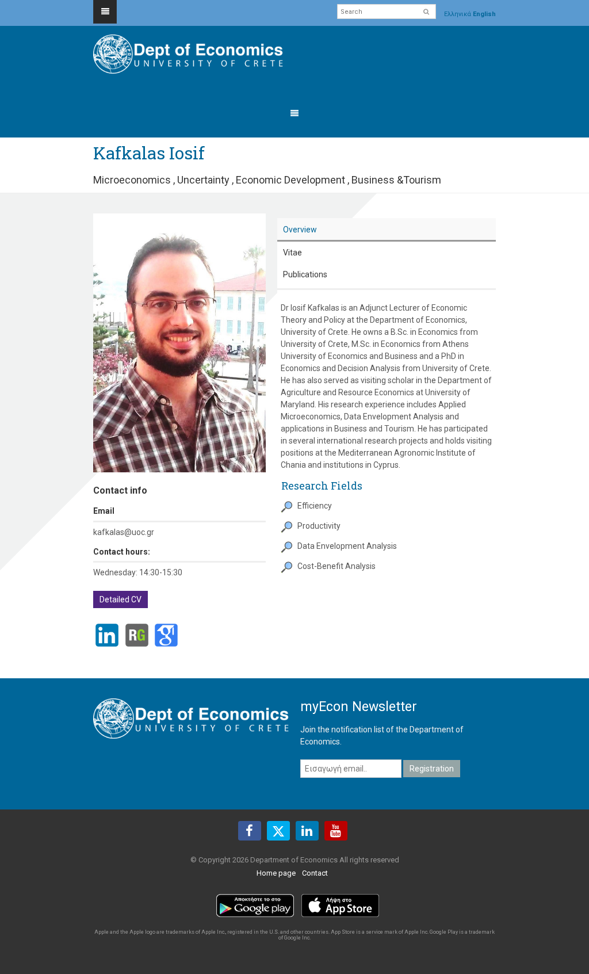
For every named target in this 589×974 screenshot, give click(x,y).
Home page (276, 873)
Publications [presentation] (305, 274)
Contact (315, 873)
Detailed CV (120, 599)
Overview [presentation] (300, 229)
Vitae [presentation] (292, 252)
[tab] (386, 230)
